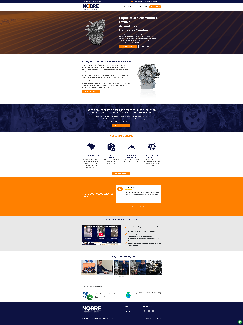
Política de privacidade (108, 318)
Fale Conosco (155, 6)
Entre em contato (128, 46)
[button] (131, 207)
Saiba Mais (145, 46)
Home (123, 6)
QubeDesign (158, 318)
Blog (146, 6)
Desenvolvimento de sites (149, 318)
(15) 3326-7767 (86, 1)
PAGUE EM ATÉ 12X (97, 1)
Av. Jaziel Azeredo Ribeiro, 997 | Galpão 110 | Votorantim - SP (146, 1)
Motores (140, 6)
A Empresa (131, 6)
